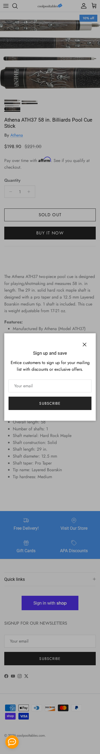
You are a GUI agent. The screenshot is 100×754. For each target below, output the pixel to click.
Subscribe (50, 403)
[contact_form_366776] (12, 742)
